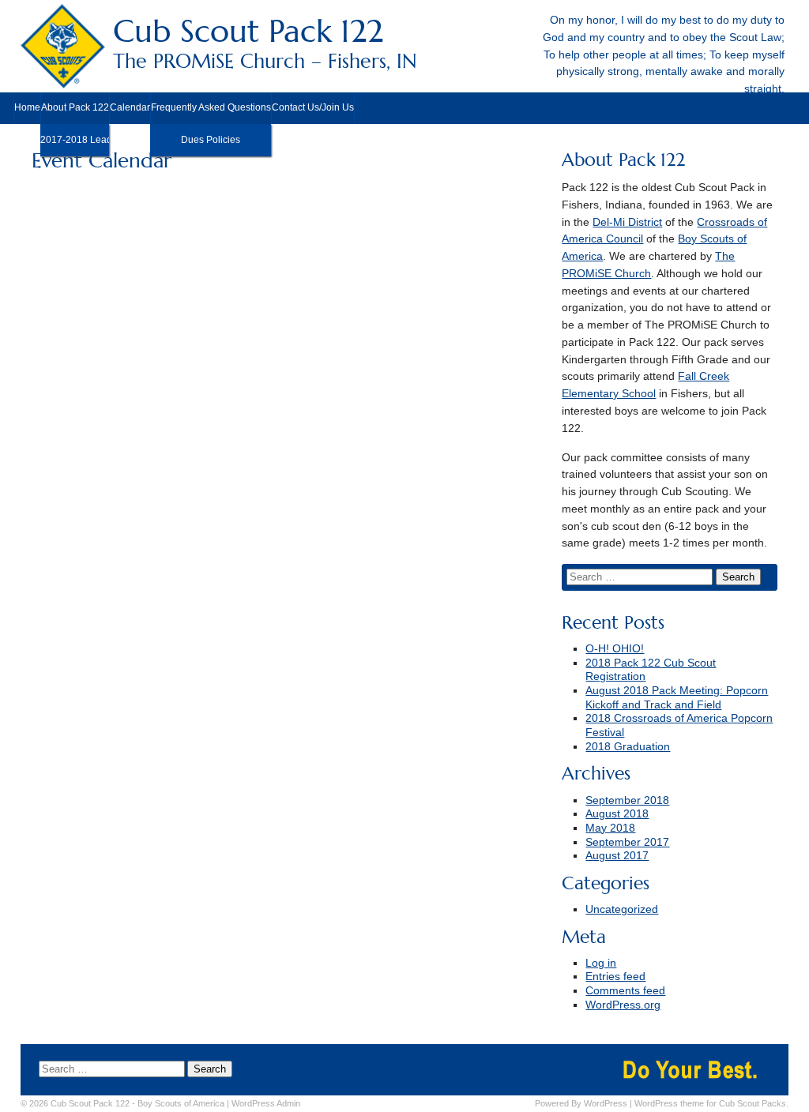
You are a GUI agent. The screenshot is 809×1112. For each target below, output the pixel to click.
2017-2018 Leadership (74, 139)
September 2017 (627, 842)
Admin (265, 1103)
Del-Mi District (627, 222)
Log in (600, 963)
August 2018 (617, 814)
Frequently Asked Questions (211, 107)
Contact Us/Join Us (313, 107)
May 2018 (610, 828)
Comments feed (625, 991)
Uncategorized (621, 909)
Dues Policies (210, 139)
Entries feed (615, 976)
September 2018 (627, 800)
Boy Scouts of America (180, 1103)
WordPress (605, 1103)
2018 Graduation (627, 747)
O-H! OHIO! (614, 649)
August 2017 (617, 856)
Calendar (130, 107)
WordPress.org (622, 1005)
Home (27, 107)
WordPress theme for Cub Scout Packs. (711, 1103)
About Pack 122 (75, 107)
